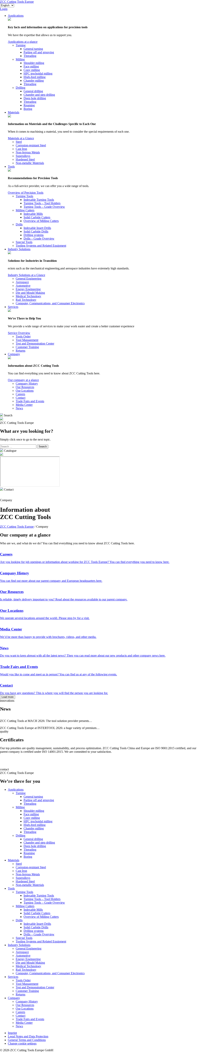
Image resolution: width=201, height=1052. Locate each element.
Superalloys (23, 156)
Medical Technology (28, 296)
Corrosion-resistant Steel (31, 145)
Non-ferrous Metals (28, 152)
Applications (16, 15)
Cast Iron (21, 149)
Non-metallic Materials (30, 163)
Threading (30, 55)
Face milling (31, 66)
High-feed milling (35, 77)
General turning (33, 48)
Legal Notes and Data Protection (28, 1036)
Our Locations (25, 390)
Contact (20, 397)
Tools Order (23, 336)
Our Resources (25, 387)
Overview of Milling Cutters (41, 221)
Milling (20, 59)
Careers (20, 394)
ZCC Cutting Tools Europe (17, 1)
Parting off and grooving (39, 52)
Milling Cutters (25, 210)
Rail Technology (26, 299)
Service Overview (19, 333)
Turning (21, 45)
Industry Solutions (19, 249)
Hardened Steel (25, 159)
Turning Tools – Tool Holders (42, 203)
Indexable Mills (33, 213)
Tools (11, 166)
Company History (27, 383)
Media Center (24, 404)
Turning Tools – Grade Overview (44, 206)
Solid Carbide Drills (36, 231)
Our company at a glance (23, 380)
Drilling (20, 87)
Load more (8, 696)
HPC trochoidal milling (38, 73)
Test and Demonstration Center (35, 343)
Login (3, 9)
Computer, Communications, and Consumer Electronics (50, 303)
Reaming (29, 105)
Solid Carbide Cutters (37, 217)
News (19, 408)
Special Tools (24, 242)
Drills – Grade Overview (39, 238)
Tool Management (27, 340)
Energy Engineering (28, 289)
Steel (19, 141)
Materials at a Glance (21, 138)
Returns (20, 350)
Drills (19, 224)
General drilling (33, 91)
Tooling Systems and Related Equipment (41, 245)
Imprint (12, 1033)
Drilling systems (34, 235)
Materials (13, 112)
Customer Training (27, 347)
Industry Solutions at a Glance (26, 275)
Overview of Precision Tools (25, 192)
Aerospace (22, 282)
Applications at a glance (22, 41)
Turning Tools (24, 196)
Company (14, 354)
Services (13, 306)
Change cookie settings (22, 1043)
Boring (28, 108)
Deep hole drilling (35, 98)
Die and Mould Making (30, 292)
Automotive (23, 285)
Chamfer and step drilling (39, 94)
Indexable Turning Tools (39, 199)
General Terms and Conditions (27, 1040)
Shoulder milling (34, 63)
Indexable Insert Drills (37, 228)
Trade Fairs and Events (30, 401)
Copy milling (32, 70)
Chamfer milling (34, 80)
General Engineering (28, 278)
